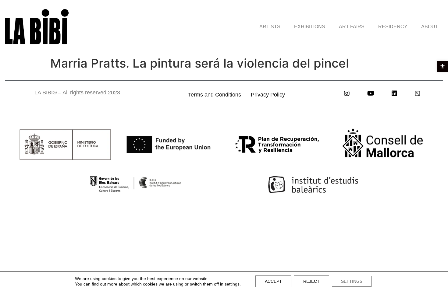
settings (232, 284)
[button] (442, 66)
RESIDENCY (392, 26)
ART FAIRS (351, 26)
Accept (273, 281)
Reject (311, 281)
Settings (351, 281)
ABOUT (429, 26)
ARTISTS (269, 26)
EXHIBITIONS (309, 26)
